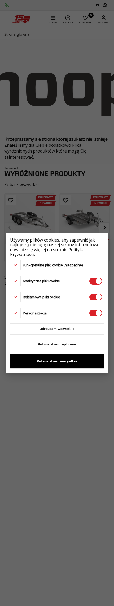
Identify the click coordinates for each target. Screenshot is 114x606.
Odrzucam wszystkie (57, 329)
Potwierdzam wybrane (57, 344)
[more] (15, 265)
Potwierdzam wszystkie (57, 361)
